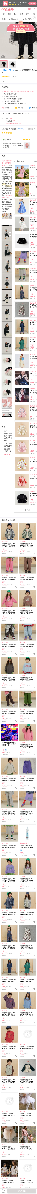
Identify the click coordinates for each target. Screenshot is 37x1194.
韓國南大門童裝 (8, 70)
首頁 (9, 14)
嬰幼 (15, 14)
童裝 (21, 14)
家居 (33, 14)
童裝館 (4, 19)
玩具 (27, 14)
